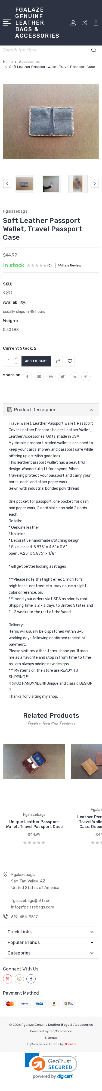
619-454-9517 (24, 916)
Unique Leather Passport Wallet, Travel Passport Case (34, 824)
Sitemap (51, 1038)
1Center (71, 1044)
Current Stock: (19, 348)
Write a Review (69, 265)
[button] (51, 1066)
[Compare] (85, 24)
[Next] (95, 184)
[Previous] (7, 184)
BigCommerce (61, 1031)
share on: (12, 374)
